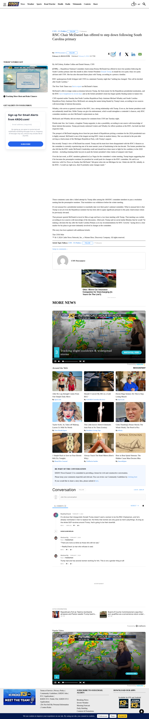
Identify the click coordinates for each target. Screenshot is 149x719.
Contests (87, 4)
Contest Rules (46, 707)
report (141, 525)
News (23, 4)
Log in (136, 489)
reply (62, 525)
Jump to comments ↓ (60, 249)
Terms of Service (46, 691)
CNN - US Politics (74, 243)
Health (60, 4)
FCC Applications (46, 696)
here (96, 481)
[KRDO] (13, 4)
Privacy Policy (59, 691)
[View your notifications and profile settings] (143, 505)
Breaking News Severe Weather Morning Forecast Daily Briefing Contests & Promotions (85, 705)
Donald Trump (106, 72)
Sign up (141, 489)
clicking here (132, 477)
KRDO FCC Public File (49, 699)
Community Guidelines (48, 693)
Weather (30, 4)
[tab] (60, 506)
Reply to (67, 540)
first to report (77, 86)
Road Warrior (49, 4)
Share (95, 4)
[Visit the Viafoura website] (141, 626)
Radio (67, 4)
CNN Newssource (60, 53)
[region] (99, 557)
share (136, 525)
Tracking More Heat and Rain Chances (21, 96)
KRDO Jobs (63, 693)
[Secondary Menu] (6, 4)
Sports (39, 4)
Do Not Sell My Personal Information (55, 705)
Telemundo (77, 4)
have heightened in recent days (70, 94)
